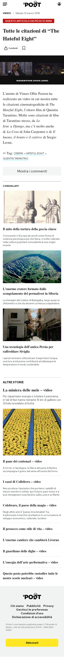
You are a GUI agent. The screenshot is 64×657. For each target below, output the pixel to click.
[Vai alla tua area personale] (59, 4)
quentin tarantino (15, 158)
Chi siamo (17, 606)
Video (7, 13)
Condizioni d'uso (32, 613)
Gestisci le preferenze (32, 609)
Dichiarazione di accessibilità (32, 617)
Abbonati (32, 643)
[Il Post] (32, 4)
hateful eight (35, 153)
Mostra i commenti (32, 171)
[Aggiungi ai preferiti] (24, 48)
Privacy (48, 606)
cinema (18, 153)
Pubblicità (34, 606)
